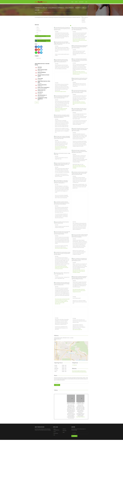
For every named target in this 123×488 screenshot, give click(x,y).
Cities (76, 1)
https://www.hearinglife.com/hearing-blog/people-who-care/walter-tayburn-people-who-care (61, 148)
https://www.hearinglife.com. (77, 329)
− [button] (55, 344)
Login (86, 1)
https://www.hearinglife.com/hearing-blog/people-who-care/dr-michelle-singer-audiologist (79, 166)
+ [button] (55, 342)
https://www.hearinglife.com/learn (60, 91)
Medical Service (38, 58)
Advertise (64, 428)
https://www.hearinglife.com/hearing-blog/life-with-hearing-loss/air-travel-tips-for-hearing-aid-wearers (61, 267)
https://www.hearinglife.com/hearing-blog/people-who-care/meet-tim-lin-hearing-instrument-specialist (80, 73)
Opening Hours (38, 30)
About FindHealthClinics (56, 429)
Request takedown (39, 38)
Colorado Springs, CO (47, 12)
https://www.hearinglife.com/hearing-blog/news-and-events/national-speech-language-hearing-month (79, 290)
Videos (37, 34)
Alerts (37, 32)
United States (40, 12)
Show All (37, 102)
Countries (81, 1)
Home (72, 1)
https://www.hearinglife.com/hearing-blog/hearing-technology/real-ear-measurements (61, 109)
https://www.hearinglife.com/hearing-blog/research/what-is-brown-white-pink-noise (79, 103)
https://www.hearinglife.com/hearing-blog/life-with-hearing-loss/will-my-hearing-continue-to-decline (80, 40)
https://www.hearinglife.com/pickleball (61, 248)
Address (37, 27)
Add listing (64, 430)
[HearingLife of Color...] (71, 351)
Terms (55, 431)
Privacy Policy (56, 433)
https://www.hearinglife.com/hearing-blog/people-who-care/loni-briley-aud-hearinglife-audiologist (79, 271)
